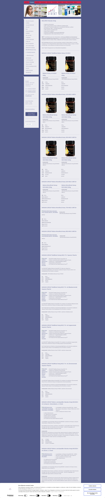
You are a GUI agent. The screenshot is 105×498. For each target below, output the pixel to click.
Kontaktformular (28, 95)
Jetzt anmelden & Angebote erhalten (31, 114)
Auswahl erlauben (92, 489)
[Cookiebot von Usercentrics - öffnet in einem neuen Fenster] (10, 496)
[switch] (37, 496)
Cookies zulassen (92, 485)
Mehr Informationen (37, 488)
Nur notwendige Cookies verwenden (92, 493)
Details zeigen (67, 495)
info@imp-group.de (31, 91)
